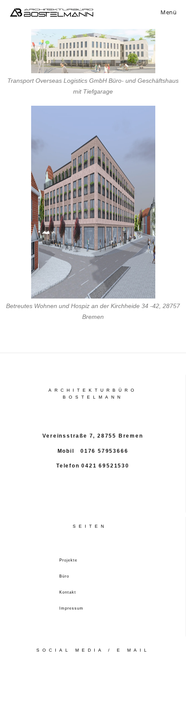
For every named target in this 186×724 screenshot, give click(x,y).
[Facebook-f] (74, 686)
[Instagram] (93, 686)
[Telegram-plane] (112, 686)
